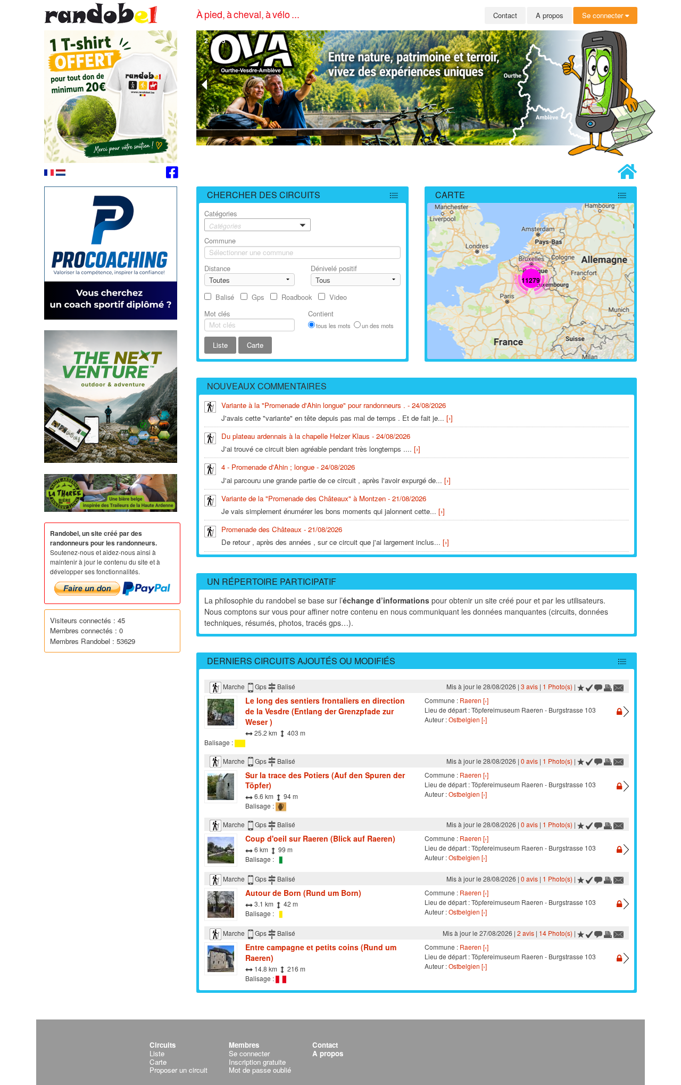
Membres (244, 1045)
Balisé (224, 297)
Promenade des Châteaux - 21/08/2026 (281, 529)
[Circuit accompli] (589, 686)
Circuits (163, 1045)
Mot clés (217, 313)
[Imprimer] (608, 686)
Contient (321, 313)
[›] (449, 418)
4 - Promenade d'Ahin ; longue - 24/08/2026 (288, 467)
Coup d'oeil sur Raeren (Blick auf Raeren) (320, 838)
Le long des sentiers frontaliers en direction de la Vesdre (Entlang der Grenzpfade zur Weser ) (325, 711)
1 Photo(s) (557, 686)
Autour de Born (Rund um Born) (303, 892)
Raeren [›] (474, 700)
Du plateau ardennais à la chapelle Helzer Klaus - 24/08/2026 (315, 436)
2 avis (525, 932)
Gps (258, 297)
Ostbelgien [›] (468, 719)
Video (338, 297)
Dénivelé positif (334, 268)
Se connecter (603, 15)
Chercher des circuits (263, 195)
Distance (217, 268)
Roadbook (296, 297)
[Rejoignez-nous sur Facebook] (172, 174)
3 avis (529, 686)
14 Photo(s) (555, 932)
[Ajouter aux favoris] (580, 686)
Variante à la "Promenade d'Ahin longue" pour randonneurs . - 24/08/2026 (333, 405)
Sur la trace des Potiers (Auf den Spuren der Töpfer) (325, 780)
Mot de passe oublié (260, 1070)
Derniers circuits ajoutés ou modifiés (301, 661)
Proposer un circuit (178, 1070)
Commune (220, 240)
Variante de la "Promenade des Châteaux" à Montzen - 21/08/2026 (323, 498)
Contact (505, 15)
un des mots (378, 325)
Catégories (222, 219)
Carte (450, 195)
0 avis (529, 760)
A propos (549, 15)
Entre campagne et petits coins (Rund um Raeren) (320, 952)
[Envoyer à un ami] (618, 686)
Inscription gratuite (257, 1062)
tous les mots (333, 325)
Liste (157, 1053)
